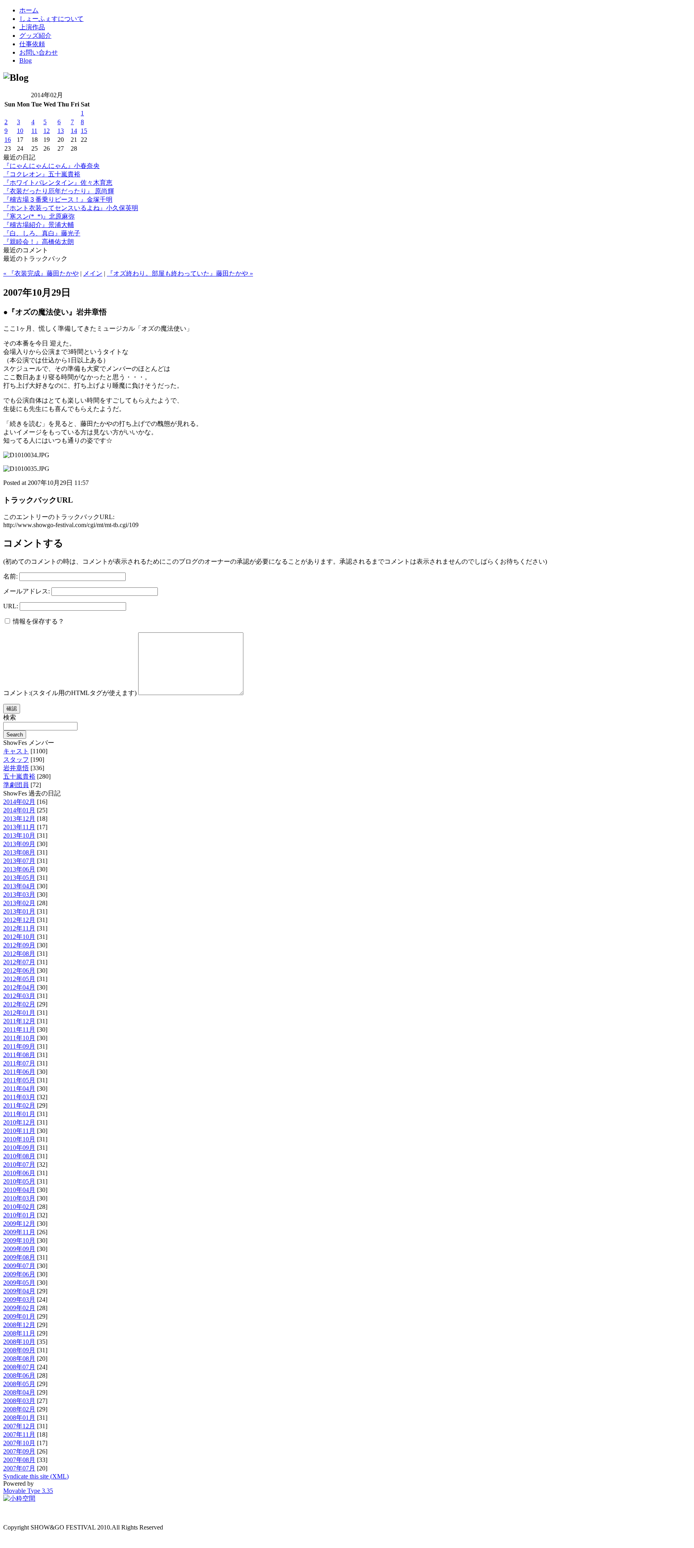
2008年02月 (19, 1409)
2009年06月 (19, 1274)
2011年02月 (19, 1105)
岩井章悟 (16, 768)
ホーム (29, 10)
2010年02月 (19, 1206)
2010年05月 (19, 1181)
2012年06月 (19, 970)
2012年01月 (19, 1012)
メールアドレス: (26, 591)
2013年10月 (19, 835)
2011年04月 (19, 1088)
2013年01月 (19, 911)
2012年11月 (19, 928)
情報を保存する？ (37, 621)
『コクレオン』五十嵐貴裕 (41, 174)
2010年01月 (19, 1215)
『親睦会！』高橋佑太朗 (38, 241)
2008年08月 (19, 1358)
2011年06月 (19, 1071)
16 (7, 139)
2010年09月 (19, 1147)
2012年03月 (19, 995)
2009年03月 (19, 1299)
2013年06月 (19, 869)
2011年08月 (19, 1054)
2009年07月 (19, 1265)
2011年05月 (19, 1080)
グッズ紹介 (35, 35)
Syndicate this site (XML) (36, 1476)
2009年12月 (19, 1223)
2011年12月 (19, 1021)
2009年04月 (19, 1291)
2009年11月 (19, 1232)
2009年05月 (19, 1282)
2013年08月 (19, 852)
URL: (10, 606)
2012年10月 (19, 936)
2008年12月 (19, 1324)
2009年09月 (19, 1248)
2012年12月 (19, 919)
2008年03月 (19, 1400)
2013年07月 (19, 860)
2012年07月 (19, 962)
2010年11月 (19, 1130)
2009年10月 (19, 1240)
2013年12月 (19, 818)
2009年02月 (19, 1308)
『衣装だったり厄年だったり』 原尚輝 (58, 191)
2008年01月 (19, 1417)
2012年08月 (19, 953)
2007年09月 (19, 1451)
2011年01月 (19, 1113)
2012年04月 (19, 987)
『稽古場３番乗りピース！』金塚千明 (57, 199)
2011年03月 (19, 1097)
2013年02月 (19, 903)
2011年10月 (19, 1038)
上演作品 (32, 27)
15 (84, 130)
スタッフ (16, 759)
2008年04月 (19, 1392)
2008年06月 (19, 1375)
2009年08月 (19, 1257)
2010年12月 (19, 1122)
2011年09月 (19, 1046)
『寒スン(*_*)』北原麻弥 (39, 216)
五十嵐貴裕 (19, 776)
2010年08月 (19, 1156)
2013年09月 (19, 843)
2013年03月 (19, 894)
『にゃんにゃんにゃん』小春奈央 (51, 165)
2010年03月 (19, 1198)
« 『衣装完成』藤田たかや (41, 273)
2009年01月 (19, 1316)
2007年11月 (19, 1434)
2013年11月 (19, 827)
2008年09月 (19, 1350)
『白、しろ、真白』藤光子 (41, 233)
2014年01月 (19, 810)
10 (20, 130)
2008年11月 (19, 1333)
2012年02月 (19, 1004)
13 (60, 130)
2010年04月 (19, 1189)
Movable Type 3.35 (28, 1490)
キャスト (16, 751)
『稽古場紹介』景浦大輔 (38, 224)
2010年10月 (19, 1139)
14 (74, 130)
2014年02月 (19, 801)
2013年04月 (19, 886)
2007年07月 (19, 1468)
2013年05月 (19, 877)
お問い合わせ (38, 52)
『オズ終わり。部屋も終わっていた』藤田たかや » (180, 273)
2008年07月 (19, 1367)
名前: (10, 576)
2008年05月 (19, 1383)
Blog (25, 60)
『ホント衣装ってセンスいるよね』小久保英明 (70, 207)
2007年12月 (19, 1426)
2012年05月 (19, 978)
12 (46, 130)
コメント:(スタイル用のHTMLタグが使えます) (70, 692)
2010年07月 (19, 1164)
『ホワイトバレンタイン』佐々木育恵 (57, 182)
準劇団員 (16, 784)
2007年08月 (19, 1459)
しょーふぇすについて (51, 18)
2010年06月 (19, 1173)
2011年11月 (19, 1029)
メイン (92, 273)
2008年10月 (19, 1341)
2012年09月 (19, 945)
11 (34, 130)
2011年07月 (19, 1063)
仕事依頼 (32, 44)
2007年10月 (19, 1443)
